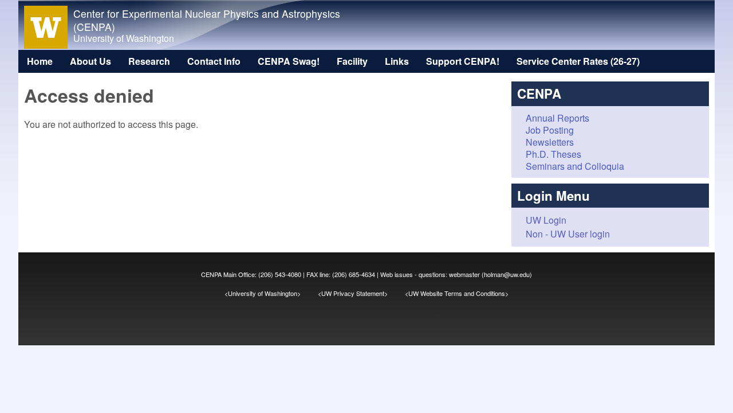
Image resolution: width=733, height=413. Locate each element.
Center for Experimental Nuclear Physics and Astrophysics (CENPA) (206, 20)
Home (40, 61)
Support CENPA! (462, 61)
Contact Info (214, 61)
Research (149, 61)
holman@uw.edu (507, 274)
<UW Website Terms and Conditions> (457, 293)
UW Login (546, 220)
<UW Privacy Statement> (361, 293)
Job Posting (550, 130)
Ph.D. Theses (553, 154)
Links (397, 61)
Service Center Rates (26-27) (578, 61)
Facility (352, 61)
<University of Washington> (271, 293)
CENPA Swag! (289, 61)
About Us (90, 61)
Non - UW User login (568, 233)
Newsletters (550, 142)
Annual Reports (557, 118)
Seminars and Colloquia (575, 166)
